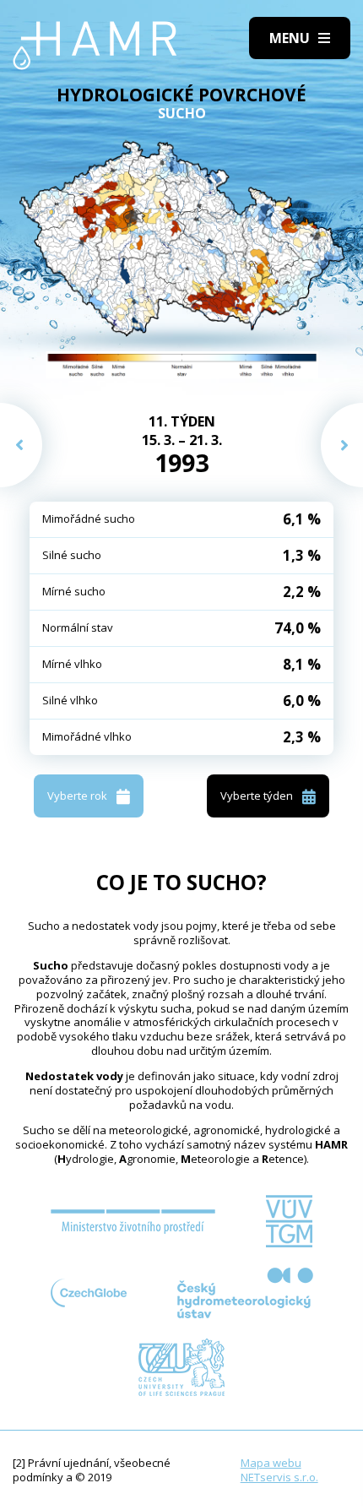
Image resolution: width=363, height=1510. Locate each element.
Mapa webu (271, 1462)
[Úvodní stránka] (95, 45)
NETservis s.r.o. (279, 1477)
